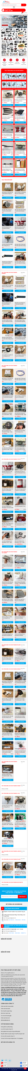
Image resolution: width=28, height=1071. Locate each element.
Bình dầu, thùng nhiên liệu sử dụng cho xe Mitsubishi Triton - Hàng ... (7, 525)
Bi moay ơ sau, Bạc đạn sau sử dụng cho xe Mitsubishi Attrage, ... (20, 752)
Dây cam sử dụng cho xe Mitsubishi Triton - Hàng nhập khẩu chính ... (19, 542)
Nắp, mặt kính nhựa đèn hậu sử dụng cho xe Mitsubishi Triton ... (20, 490)
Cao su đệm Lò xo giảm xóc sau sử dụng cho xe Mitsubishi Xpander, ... (7, 356)
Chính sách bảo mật (5, 1017)
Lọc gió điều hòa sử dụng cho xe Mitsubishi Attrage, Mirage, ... (20, 717)
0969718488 (11, 932)
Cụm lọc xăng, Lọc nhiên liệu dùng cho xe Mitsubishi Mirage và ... (20, 397)
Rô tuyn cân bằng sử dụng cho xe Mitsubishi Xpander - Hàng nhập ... (7, 136)
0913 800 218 (11, 919)
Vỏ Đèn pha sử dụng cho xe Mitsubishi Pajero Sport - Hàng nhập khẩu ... (20, 659)
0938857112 (23, 932)
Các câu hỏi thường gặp (6, 1015)
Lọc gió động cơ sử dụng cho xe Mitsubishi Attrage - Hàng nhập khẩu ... (20, 170)
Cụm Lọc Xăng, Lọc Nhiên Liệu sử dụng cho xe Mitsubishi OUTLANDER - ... (7, 618)
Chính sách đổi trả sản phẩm (7, 1006)
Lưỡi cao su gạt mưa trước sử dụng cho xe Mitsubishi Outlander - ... (7, 566)
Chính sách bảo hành (5, 1008)
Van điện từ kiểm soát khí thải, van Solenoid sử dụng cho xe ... (20, 263)
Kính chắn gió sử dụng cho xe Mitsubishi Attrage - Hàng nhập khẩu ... (20, 414)
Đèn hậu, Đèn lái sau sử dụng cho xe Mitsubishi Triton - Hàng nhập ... (20, 525)
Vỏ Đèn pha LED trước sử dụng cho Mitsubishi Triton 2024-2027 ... (20, 473)
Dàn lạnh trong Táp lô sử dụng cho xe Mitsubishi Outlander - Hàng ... (19, 600)
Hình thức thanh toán (5, 1013)
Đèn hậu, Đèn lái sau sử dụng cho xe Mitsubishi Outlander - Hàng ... (20, 136)
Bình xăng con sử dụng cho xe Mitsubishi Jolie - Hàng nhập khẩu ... (20, 807)
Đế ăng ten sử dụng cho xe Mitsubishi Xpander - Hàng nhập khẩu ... (7, 101)
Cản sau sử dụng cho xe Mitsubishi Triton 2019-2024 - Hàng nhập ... (7, 507)
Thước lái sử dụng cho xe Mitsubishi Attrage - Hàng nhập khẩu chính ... (7, 735)
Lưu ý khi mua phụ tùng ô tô (7, 1029)
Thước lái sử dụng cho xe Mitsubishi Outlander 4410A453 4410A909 (20, 618)
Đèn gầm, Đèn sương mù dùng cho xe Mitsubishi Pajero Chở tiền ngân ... (7, 211)
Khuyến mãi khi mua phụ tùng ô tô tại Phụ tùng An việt (12, 1033)
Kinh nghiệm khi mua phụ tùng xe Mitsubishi (10, 1031)
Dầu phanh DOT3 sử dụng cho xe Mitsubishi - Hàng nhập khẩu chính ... (7, 414)
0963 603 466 (18, 919)
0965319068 (17, 932)
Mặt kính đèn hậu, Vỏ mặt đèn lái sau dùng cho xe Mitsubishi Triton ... (20, 228)
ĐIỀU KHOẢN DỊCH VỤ (5, 1020)
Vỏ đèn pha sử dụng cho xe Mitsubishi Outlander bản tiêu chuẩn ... (7, 635)
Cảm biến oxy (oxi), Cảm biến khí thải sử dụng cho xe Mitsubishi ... (7, 717)
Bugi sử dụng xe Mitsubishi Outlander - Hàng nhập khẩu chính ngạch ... (20, 583)
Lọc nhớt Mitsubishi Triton (20, 506)
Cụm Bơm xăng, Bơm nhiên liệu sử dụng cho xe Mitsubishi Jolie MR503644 (7, 245)
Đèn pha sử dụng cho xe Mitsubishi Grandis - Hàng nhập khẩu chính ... (7, 776)
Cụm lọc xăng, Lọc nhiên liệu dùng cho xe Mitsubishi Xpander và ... (20, 356)
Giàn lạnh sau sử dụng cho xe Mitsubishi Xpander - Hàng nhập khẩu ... (7, 263)
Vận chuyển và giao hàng (6, 1011)
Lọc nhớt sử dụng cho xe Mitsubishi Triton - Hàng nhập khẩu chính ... (7, 542)
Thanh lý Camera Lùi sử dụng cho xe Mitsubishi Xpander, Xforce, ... (20, 339)
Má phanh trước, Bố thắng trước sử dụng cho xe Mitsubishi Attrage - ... (20, 432)
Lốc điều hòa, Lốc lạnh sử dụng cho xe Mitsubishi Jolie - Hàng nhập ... (20, 824)
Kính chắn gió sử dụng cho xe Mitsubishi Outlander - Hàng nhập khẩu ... (20, 566)
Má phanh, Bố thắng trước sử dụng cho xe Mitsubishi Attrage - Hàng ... (20, 735)
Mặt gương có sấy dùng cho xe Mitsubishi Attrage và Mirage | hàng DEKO (7, 193)
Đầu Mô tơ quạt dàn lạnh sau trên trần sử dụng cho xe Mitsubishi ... (7, 339)
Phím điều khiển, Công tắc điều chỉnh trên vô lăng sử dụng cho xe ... (20, 118)
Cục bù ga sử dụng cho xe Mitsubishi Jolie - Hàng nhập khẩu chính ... (7, 824)
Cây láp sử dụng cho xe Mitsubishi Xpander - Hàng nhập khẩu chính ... (7, 170)
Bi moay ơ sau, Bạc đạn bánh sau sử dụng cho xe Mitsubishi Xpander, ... (20, 101)
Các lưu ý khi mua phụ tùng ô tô (8, 1036)
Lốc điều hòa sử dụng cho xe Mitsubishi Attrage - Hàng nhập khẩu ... (7, 449)
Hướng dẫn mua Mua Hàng (7, 1026)
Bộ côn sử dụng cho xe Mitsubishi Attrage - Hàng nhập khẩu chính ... (7, 432)
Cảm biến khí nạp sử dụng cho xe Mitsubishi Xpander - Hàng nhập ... (20, 321)
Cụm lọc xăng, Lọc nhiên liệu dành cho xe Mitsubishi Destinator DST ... (20, 193)
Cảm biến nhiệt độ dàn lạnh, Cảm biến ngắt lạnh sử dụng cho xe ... (20, 245)
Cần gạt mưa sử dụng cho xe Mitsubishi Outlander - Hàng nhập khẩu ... (7, 153)
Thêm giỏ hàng (8, 105)
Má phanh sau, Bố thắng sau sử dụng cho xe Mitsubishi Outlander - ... (7, 583)
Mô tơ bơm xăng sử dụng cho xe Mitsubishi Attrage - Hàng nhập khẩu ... (20, 153)
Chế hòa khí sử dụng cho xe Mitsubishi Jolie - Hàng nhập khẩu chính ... (7, 842)
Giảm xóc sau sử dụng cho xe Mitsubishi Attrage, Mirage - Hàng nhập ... (7, 752)
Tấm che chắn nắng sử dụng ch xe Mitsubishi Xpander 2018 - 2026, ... (20, 211)
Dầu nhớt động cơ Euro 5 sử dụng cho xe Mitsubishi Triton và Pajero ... (7, 490)
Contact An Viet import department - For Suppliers (12, 1038)
